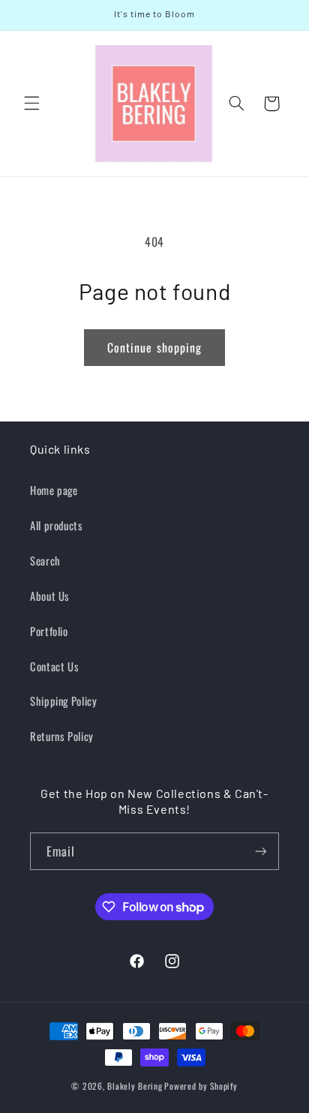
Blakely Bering (134, 1085)
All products (56, 525)
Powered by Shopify (200, 1085)
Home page (54, 490)
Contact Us (54, 666)
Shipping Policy (63, 700)
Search (45, 560)
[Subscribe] (261, 850)
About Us (50, 595)
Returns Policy (62, 736)
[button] (31, 103)
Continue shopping (154, 347)
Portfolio (49, 630)
